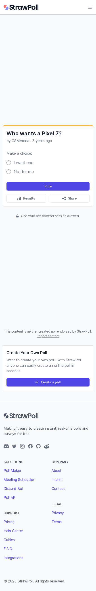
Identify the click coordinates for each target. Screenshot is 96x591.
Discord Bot (13, 488)
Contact (58, 488)
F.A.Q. (8, 549)
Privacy (58, 513)
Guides (9, 540)
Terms (57, 522)
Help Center (13, 531)
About (56, 470)
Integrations (13, 557)
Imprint (57, 479)
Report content (48, 336)
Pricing (9, 522)
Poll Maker (12, 470)
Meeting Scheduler (19, 479)
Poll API (10, 497)
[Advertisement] (48, 70)
